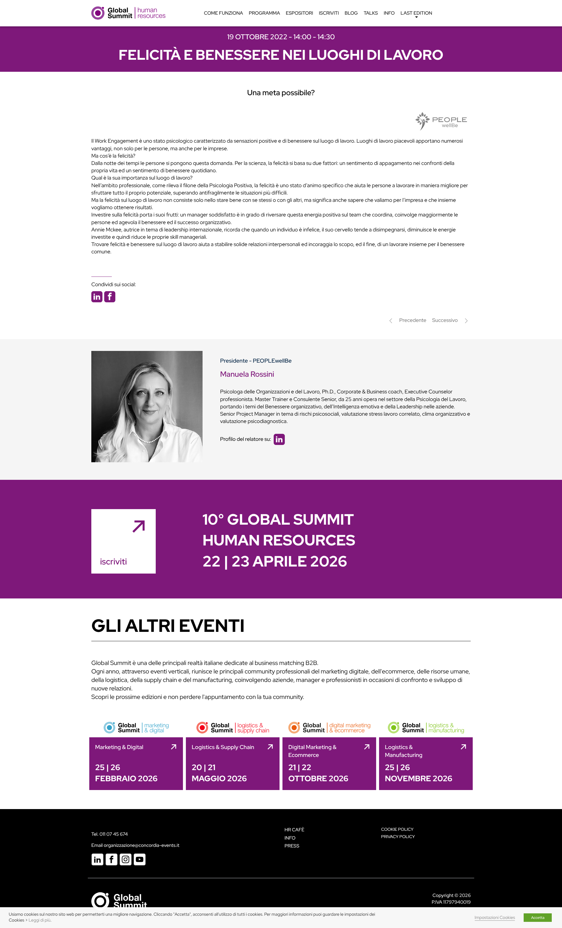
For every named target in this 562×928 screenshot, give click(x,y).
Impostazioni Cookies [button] (495, 917)
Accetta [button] (537, 917)
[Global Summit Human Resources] (128, 12)
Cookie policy (397, 829)
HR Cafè (294, 830)
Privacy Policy (398, 837)
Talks (371, 13)
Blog (351, 13)
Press (292, 846)
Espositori (299, 13)
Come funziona (223, 13)
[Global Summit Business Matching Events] (119, 901)
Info (389, 13)
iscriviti (113, 561)
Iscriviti (329, 13)
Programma (264, 13)
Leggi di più (39, 920)
